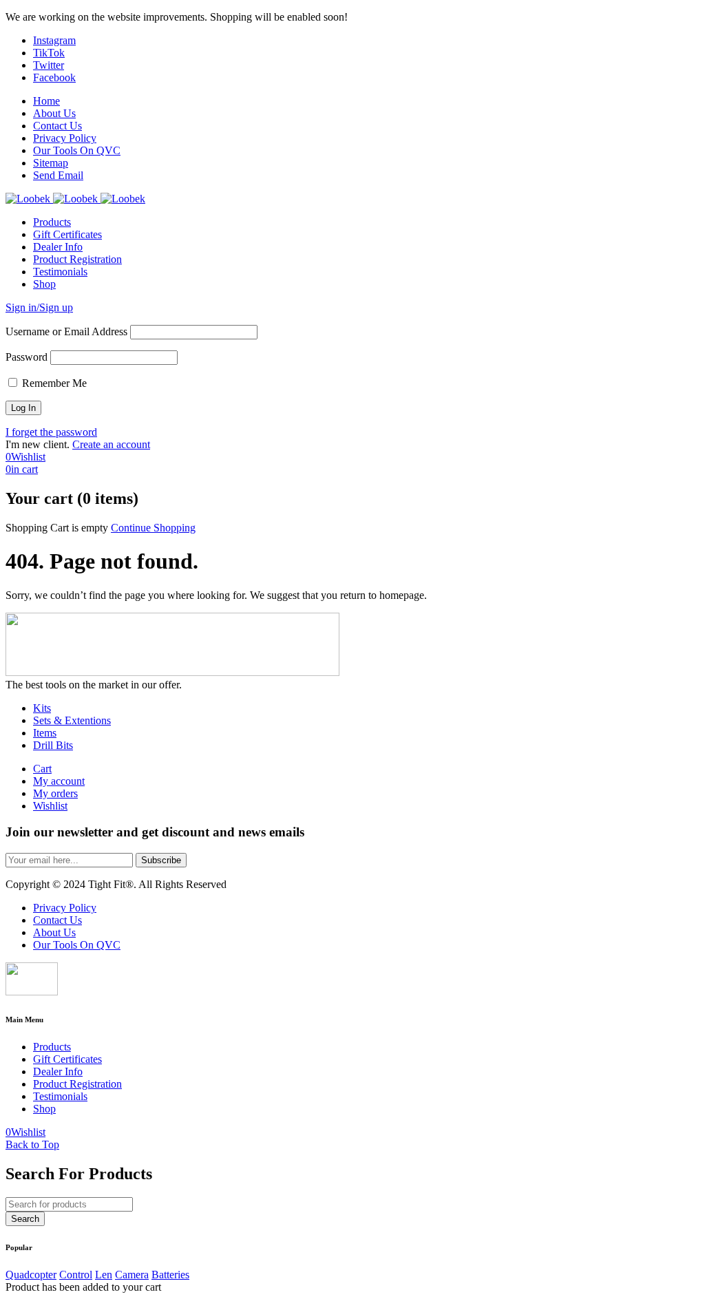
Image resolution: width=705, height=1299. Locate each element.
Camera (132, 1274)
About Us (54, 113)
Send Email (58, 175)
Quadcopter (31, 1274)
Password (27, 357)
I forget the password (51, 432)
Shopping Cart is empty (57, 528)
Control (75, 1274)
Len (103, 1274)
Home (46, 101)
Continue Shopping (153, 528)
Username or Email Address (66, 331)
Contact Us (57, 125)
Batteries (170, 1274)
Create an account (111, 444)
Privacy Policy (64, 138)
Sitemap (50, 163)
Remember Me (53, 383)
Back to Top (32, 1144)
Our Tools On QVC (76, 150)
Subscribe (161, 860)
